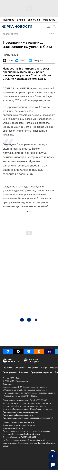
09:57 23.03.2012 (10, 34)
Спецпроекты (9, 372)
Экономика (32, 367)
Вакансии (7, 384)
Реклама (23, 372)
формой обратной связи (28, 434)
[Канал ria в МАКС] (8, 351)
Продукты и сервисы (41, 372)
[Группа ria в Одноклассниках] (39, 351)
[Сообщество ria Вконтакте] (29, 351)
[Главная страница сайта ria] (17, 26)
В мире (44, 367)
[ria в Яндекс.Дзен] (18, 351)
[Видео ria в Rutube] (49, 351)
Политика (7, 367)
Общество (19, 367)
